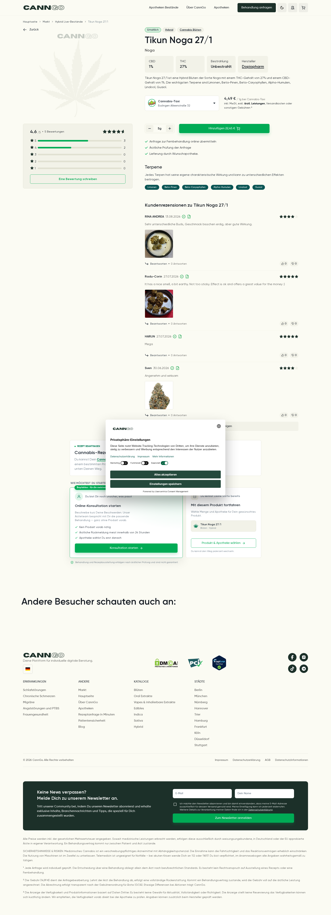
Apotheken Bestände (163, 7)
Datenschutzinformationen (291, 760)
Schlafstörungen (34, 690)
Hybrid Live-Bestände (69, 21)
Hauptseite (30, 21)
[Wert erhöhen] (170, 128)
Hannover (201, 708)
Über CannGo (196, 7)
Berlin (198, 690)
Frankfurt (200, 726)
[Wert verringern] (149, 128)
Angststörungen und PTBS (41, 708)
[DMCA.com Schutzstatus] (166, 663)
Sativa (138, 720)
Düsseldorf (201, 739)
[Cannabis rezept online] (82, 8)
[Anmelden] (292, 7)
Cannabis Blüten (190, 29)
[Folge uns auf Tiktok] (292, 669)
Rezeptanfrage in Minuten (96, 714)
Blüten (138, 690)
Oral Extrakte (143, 696)
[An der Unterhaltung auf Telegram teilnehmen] (304, 669)
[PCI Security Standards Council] (195, 663)
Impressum (221, 760)
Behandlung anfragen (256, 7)
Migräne (28, 702)
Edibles (139, 708)
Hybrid (169, 29)
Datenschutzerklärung (246, 760)
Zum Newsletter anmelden (233, 818)
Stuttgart (200, 745)
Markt (46, 21)
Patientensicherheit (91, 720)
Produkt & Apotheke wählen (221, 543)
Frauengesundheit (35, 714)
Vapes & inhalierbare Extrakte (154, 702)
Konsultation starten (124, 548)
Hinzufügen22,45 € (222, 128)
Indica (138, 714)
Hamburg (201, 720)
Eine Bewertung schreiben (78, 179)
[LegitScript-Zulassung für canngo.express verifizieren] (219, 662)
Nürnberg (200, 702)
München (200, 696)
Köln (197, 733)
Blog (81, 726)
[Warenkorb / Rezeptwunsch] (303, 7)
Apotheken (221, 7)
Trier (197, 714)
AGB (267, 760)
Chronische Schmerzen (39, 696)
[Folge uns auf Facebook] (292, 657)
